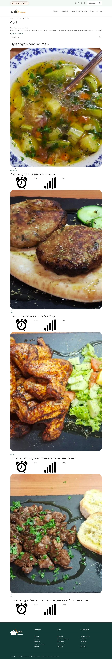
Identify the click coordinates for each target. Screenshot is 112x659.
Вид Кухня (37, 641)
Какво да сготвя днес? (79, 11)
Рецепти (64, 11)
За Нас (99, 11)
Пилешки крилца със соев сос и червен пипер (43, 458)
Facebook (83, 641)
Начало (55, 11)
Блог (92, 11)
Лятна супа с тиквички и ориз (32, 174)
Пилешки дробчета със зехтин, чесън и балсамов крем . (51, 600)
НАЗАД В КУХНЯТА (16, 34)
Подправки (60, 641)
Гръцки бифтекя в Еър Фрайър (32, 316)
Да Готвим (24, 656)
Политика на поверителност (50, 656)
